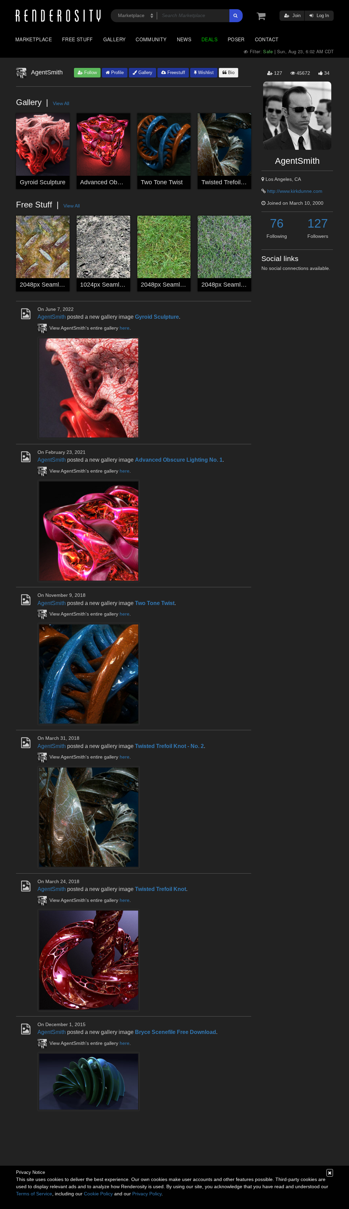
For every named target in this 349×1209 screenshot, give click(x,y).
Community (151, 39)
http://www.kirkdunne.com (294, 191)
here (125, 328)
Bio (230, 72)
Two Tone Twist (162, 182)
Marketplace (33, 39)
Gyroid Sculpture (42, 182)
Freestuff (175, 72)
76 (277, 223)
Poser (236, 39)
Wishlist (205, 72)
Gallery (114, 39)
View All (61, 103)
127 (317, 223)
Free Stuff (77, 39)
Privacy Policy (147, 1193)
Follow (90, 72)
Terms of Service (34, 1193)
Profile (117, 72)
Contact (267, 39)
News (184, 39)
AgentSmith (51, 317)
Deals (209, 39)
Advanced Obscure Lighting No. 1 (126, 182)
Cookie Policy (98, 1193)
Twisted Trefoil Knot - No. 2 (238, 182)
